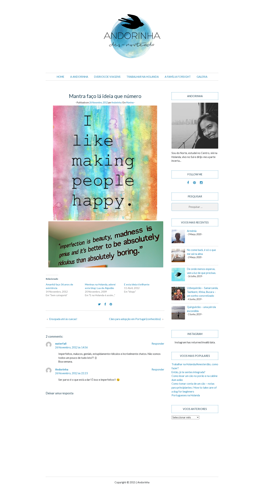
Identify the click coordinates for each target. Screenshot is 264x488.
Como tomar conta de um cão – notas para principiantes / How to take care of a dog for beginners (194, 387)
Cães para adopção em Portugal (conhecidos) (135, 319)
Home (60, 76)
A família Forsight (178, 76)
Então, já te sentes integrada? (188, 372)
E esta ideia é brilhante (136, 284)
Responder (158, 343)
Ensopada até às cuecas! (63, 319)
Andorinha (116, 102)
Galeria (202, 76)
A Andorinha (79, 76)
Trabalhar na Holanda (142, 76)
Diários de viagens (107, 76)
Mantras (130, 102)
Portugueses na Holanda (186, 395)
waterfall (60, 343)
